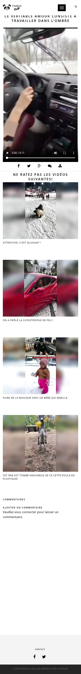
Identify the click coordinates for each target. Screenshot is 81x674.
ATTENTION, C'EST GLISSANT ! (22, 242)
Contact (40, 649)
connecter (29, 512)
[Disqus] (40, 578)
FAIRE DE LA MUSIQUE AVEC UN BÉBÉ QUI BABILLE (35, 397)
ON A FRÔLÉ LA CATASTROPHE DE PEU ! (28, 320)
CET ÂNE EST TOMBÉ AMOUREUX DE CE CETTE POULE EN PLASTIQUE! (39, 477)
